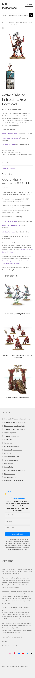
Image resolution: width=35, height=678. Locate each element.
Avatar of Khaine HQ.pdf (9, 134)
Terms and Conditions (11, 460)
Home (5, 22)
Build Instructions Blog (11, 456)
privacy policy (14, 549)
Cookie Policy (8, 463)
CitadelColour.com (10, 477)
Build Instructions (9, 6)
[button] (3, 28)
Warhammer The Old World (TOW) (14, 422)
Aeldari (7, 154)
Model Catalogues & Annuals (13, 450)
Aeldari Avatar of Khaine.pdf (11, 138)
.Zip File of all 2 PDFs (8, 144)
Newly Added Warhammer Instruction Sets (17, 419)
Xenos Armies (28, 154)
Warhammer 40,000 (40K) (12, 436)
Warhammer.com (9, 474)
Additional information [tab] (9, 168)
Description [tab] (5, 163)
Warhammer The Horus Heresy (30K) (15, 429)
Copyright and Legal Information (14, 470)
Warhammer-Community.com (13, 481)
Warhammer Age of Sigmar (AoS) (14, 426)
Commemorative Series (11, 446)
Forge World (8, 443)
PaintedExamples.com (9, 261)
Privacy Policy (8, 467)
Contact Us (7, 453)
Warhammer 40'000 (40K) (15, 22)
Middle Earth (8, 439)
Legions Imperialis (10, 433)
